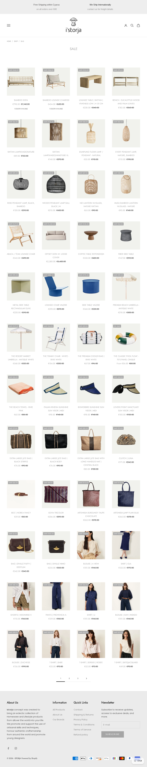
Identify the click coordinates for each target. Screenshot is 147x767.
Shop (16, 41)
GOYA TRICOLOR (56, 512)
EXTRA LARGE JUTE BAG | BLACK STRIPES (21, 460)
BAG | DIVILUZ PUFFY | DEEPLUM (21, 565)
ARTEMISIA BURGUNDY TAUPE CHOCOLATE (91, 514)
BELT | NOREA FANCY (21, 512)
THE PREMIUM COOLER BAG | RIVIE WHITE (91, 358)
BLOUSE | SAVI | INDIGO (126, 614)
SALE (22, 41)
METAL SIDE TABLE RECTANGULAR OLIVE (21, 307)
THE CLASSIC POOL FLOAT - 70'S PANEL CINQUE (126, 358)
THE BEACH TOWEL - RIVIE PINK (21, 409)
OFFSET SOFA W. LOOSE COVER (56, 256)
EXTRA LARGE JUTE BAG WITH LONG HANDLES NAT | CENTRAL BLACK (91, 462)
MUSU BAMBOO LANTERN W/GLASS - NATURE (126, 205)
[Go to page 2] (86, 678)
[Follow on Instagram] (15, 748)
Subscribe (113, 734)
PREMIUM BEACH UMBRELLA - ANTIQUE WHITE (126, 307)
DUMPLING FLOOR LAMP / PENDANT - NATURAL (91, 153)
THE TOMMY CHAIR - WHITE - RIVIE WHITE (56, 358)
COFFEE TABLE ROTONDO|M (91, 254)
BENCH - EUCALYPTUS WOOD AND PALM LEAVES (126, 102)
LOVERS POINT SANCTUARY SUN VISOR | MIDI (126, 409)
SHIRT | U (91, 614)
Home (9, 41)
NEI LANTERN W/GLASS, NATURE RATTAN (91, 205)
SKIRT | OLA (126, 563)
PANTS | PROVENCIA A (56, 614)
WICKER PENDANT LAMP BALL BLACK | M (56, 205)
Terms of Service (82, 729)
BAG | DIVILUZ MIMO (56, 563)
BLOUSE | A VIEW (91, 563)
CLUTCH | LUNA (126, 458)
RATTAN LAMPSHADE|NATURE (21, 151)
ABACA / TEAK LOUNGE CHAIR (21, 254)
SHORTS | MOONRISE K (21, 614)
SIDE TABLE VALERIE (91, 305)
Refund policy (81, 734)
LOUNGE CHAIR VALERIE (56, 305)
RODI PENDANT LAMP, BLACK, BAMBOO (21, 205)
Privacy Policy (80, 719)
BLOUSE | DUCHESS (21, 662)
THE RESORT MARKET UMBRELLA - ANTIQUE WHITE (21, 358)
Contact (78, 709)
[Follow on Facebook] (8, 748)
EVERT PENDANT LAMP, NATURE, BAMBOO (126, 153)
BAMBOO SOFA (21, 100)
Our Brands (58, 719)
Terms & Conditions (84, 724)
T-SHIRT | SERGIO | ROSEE (91, 662)
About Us (57, 714)
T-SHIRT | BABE (56, 662)
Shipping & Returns (84, 714)
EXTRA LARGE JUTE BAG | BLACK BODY (56, 460)
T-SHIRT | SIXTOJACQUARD (126, 662)
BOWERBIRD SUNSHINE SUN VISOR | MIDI (91, 409)
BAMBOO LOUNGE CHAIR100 (56, 100)
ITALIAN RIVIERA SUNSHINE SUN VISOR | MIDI (56, 409)
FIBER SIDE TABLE (126, 254)
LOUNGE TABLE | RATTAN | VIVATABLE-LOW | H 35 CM (91, 102)
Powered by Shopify (29, 758)
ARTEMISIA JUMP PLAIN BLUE (126, 512)
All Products (59, 709)
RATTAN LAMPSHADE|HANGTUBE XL (55, 153)
